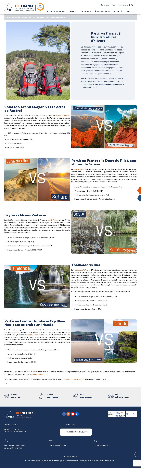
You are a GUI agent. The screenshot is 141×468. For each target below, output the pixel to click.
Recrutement (123, 5)
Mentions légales (58, 461)
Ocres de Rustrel (62, 116)
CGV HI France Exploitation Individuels (38, 461)
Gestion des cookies (72, 461)
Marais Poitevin (53, 220)
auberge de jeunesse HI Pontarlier (99, 297)
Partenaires (105, 5)
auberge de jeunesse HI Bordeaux (105, 187)
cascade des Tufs (80, 270)
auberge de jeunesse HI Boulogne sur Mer (38, 350)
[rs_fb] (64, 414)
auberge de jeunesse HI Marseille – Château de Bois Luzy (44, 133)
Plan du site (94, 461)
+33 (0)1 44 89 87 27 (101, 445)
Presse (114, 5)
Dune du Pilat (78, 169)
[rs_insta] (68, 414)
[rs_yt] (73, 414)
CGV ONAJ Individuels (70, 456)
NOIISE (114, 461)
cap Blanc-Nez (32, 335)
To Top (137, 454)
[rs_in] (77, 414)
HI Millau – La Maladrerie (72, 379)
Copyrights (85, 461)
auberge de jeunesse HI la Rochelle (35, 238)
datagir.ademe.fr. (38, 374)
